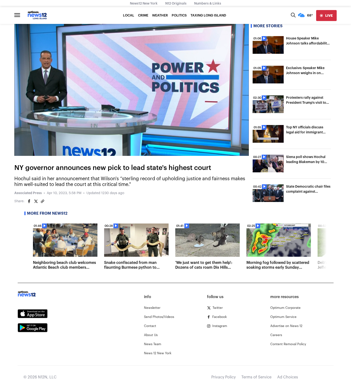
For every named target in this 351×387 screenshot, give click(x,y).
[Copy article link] (42, 201)
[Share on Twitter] (36, 201)
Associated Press (28, 193)
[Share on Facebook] (29, 201)
